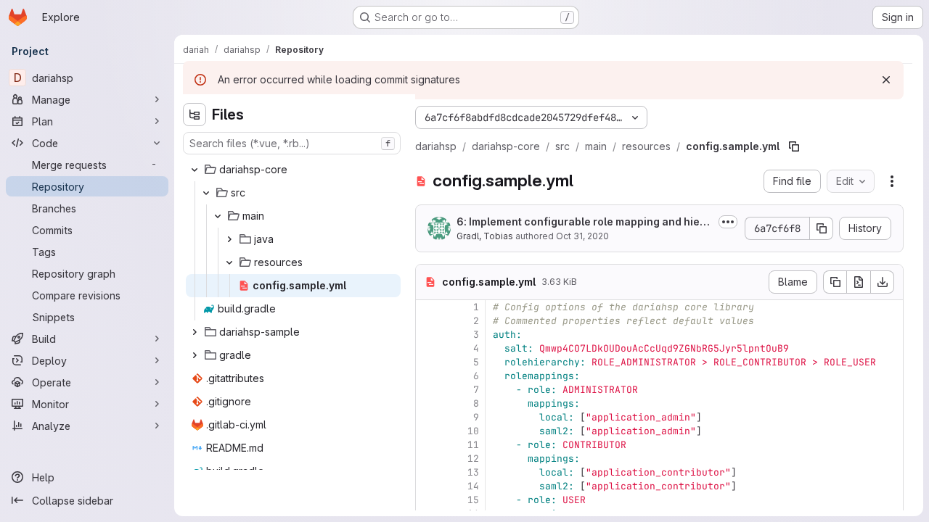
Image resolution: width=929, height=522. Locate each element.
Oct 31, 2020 (582, 236)
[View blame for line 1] (428, 307)
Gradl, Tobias (485, 236)
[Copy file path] (794, 146)
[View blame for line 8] (428, 403)
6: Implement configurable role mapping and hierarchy (584, 222)
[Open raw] (858, 282)
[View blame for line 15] (428, 500)
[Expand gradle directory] (194, 355)
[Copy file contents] (834, 282)
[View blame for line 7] (428, 390)
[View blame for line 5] (428, 362)
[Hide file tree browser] (194, 114)
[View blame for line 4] (428, 348)
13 (473, 472)
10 (473, 431)
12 (473, 458)
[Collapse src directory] (206, 193)
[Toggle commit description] (728, 221)
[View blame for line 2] (428, 321)
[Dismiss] (886, 79)
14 (473, 486)
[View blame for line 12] (428, 458)
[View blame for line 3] (428, 334)
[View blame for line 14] (428, 486)
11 (473, 445)
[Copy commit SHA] (821, 228)
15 (473, 500)
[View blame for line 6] (428, 376)
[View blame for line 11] (428, 445)
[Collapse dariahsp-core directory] (194, 169)
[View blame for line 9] (428, 417)
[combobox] (292, 143)
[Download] (882, 282)
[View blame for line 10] (428, 431)
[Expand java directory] (229, 239)
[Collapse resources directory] (229, 262)
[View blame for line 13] (428, 472)
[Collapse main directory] (217, 216)
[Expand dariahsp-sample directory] (194, 332)
